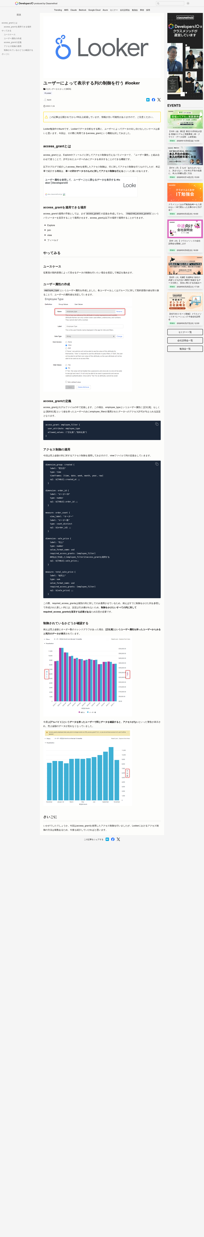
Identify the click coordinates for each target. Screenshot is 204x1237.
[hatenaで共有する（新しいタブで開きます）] (148, 99)
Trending (58, 9)
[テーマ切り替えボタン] (188, 3)
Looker (48, 93)
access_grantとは (9, 22)
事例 (142, 9)
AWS (66, 9)
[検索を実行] (158, 3)
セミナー (114, 9)
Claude (73, 9)
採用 (148, 9)
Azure (105, 9)
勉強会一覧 (185, 348)
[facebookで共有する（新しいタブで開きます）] (153, 99)
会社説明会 (125, 9)
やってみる (6, 30)
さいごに (5, 53)
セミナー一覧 (185, 332)
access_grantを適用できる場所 (17, 26)
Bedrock (82, 9)
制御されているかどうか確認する (18, 50)
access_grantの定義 (13, 42)
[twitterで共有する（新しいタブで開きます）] (159, 100)
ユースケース (10, 34)
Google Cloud (94, 9)
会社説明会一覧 (185, 340)
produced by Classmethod (45, 3)
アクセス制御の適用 (12, 46)
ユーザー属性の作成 (12, 38)
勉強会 (135, 9)
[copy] (156, 424)
